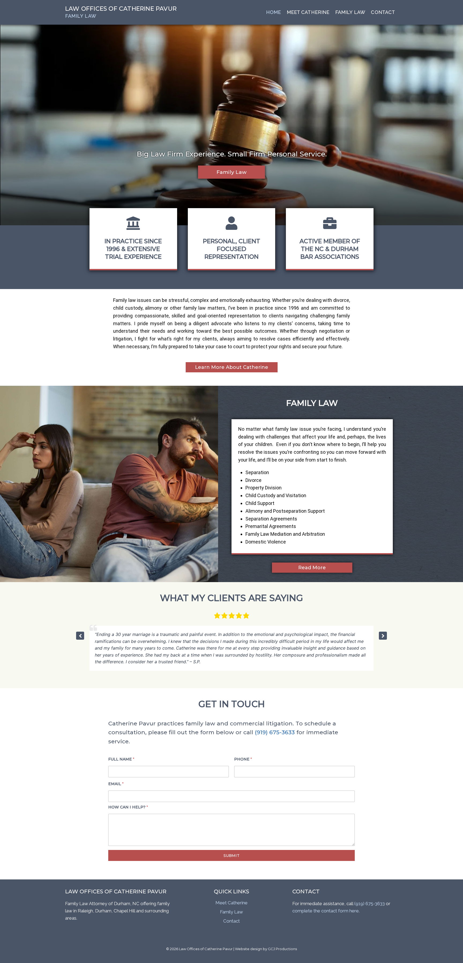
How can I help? (128, 807)
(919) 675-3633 (275, 732)
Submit (231, 855)
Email (116, 783)
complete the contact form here (325, 910)
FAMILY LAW (350, 12)
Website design (248, 949)
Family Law (231, 912)
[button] (383, 636)
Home (273, 12)
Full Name (121, 759)
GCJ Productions (282, 949)
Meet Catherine (308, 12)
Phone (243, 759)
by (265, 949)
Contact (383, 12)
